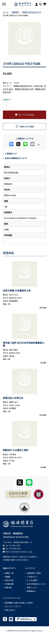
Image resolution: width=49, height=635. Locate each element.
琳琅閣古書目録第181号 (31, 12)
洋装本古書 (38, 86)
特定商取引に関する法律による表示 (19, 602)
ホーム (5, 12)
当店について (32, 587)
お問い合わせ (10, 610)
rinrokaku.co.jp (21, 551)
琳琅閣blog (31, 591)
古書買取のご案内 (34, 573)
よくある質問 (32, 580)
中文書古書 (9, 584)
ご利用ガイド (11, 153)
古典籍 (7, 576)
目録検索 (15, 12)
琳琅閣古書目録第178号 (24, 89)
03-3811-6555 (14, 545)
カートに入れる (26, 114)
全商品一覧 (9, 573)
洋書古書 (8, 587)
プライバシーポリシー (13, 606)
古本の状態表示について (16, 158)
